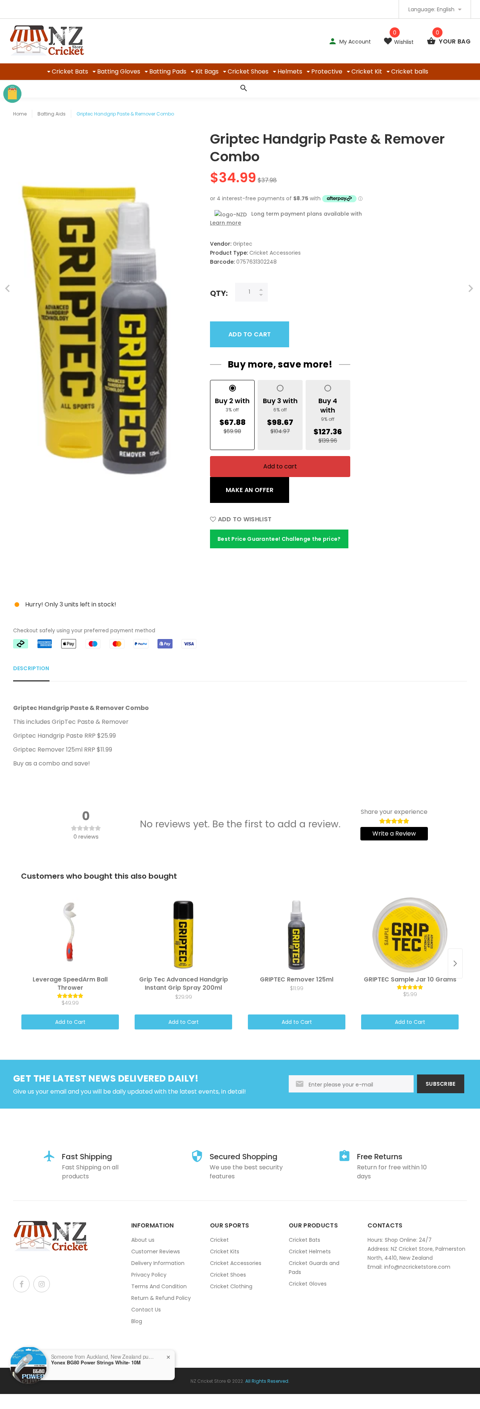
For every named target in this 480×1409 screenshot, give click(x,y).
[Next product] (455, 963)
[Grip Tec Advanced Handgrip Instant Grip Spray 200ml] (183, 934)
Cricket (219, 1240)
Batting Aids (52, 114)
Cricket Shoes (248, 71)
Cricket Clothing (231, 1286)
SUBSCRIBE (441, 1084)
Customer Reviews (155, 1251)
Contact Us (146, 1309)
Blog (136, 1321)
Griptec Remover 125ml (47, 749)
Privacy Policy (148, 1274)
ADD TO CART (249, 334)
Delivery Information (157, 1263)
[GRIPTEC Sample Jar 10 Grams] (410, 934)
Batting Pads (167, 71)
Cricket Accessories (235, 1263)
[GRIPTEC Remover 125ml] (296, 934)
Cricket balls (409, 71)
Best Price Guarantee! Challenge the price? (279, 539)
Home (20, 114)
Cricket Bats (70, 71)
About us (142, 1240)
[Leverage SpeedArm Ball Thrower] (70, 934)
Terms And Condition (159, 1286)
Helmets (290, 71)
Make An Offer (249, 490)
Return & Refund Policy (161, 1298)
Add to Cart (70, 1022)
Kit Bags (207, 71)
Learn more (225, 223)
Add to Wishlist (244, 519)
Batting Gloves (118, 71)
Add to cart (280, 466)
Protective (326, 71)
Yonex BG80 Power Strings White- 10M (96, 1362)
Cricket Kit (366, 71)
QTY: (219, 293)
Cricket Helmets (310, 1251)
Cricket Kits (224, 1251)
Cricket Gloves (308, 1283)
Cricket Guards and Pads (314, 1267)
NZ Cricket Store (208, 1381)
